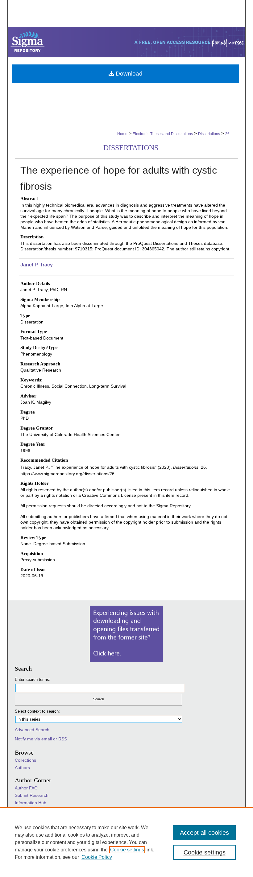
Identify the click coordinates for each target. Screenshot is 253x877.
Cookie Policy (96, 857)
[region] (126, 842)
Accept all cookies (204, 832)
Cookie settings (127, 849)
